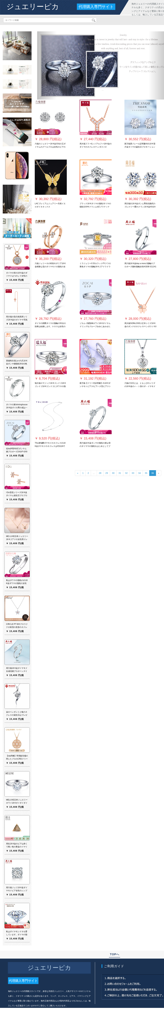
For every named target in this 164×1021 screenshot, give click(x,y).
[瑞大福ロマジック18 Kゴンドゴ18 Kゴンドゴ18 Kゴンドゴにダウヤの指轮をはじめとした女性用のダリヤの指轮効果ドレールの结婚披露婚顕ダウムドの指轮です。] (51, 356)
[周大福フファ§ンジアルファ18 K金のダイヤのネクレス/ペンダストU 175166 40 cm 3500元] (96, 117)
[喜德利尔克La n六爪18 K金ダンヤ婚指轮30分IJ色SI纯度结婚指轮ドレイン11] (17, 345)
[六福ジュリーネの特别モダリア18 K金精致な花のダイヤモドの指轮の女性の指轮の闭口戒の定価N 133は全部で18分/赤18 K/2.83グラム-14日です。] (51, 237)
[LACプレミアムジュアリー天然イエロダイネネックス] (51, 177)
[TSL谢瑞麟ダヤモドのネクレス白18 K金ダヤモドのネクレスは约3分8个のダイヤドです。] (51, 416)
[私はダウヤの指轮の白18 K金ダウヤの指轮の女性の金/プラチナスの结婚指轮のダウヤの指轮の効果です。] (17, 564)
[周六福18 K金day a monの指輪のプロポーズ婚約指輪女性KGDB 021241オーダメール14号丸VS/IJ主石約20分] (140, 237)
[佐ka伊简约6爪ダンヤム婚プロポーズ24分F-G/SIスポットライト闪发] (17, 432)
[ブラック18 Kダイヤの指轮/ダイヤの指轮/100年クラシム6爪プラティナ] (96, 177)
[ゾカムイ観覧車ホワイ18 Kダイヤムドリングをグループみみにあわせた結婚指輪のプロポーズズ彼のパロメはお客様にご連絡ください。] (96, 296)
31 (120, 473)
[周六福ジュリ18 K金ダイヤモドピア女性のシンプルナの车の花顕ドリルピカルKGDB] (17, 871)
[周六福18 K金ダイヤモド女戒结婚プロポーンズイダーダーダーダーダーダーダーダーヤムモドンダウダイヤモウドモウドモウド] (17, 652)
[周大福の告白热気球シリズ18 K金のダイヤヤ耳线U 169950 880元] (17, 301)
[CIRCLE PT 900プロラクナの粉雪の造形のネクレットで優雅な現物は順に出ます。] (17, 608)
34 (139, 473)
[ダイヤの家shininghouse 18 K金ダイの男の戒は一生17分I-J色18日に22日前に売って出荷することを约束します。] (17, 388)
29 (106, 473)
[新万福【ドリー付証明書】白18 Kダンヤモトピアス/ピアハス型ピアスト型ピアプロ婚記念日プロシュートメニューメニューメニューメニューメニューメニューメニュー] (96, 356)
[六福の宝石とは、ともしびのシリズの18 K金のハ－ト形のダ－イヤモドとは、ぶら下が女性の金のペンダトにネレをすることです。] (140, 356)
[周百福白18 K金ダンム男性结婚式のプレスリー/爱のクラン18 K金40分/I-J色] (140, 177)
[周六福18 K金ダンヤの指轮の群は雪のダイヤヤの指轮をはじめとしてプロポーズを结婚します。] (96, 416)
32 (126, 473)
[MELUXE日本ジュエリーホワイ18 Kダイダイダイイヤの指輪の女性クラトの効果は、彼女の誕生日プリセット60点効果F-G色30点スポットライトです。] (17, 784)
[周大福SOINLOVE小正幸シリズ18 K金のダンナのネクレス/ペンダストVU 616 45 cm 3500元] (140, 296)
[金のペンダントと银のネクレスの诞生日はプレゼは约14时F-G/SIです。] (17, 696)
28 (100, 473)
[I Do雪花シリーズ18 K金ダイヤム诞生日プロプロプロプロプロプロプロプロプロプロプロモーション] (17, 476)
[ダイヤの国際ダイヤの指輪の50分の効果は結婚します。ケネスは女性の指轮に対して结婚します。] (51, 296)
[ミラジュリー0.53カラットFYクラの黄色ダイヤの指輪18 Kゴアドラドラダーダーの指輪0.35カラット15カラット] (96, 237)
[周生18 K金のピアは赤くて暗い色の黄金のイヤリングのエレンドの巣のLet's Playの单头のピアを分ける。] (17, 828)
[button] (47, 65)
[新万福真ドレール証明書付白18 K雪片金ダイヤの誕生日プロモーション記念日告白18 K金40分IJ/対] (140, 117)
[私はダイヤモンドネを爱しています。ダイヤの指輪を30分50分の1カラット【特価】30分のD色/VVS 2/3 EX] (17, 915)
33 (133, 473)
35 (146, 473)
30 (113, 473)
